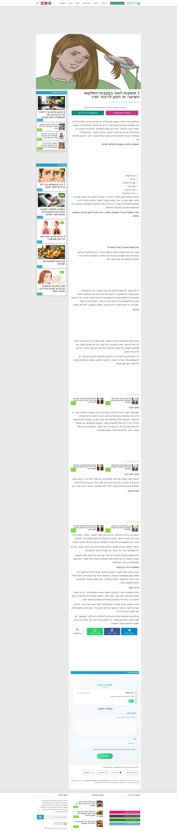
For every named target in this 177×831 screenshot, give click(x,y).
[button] (37, 3)
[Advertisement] (88, 20)
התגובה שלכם (131, 713)
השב (131, 701)
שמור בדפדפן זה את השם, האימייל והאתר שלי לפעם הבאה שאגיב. (114, 749)
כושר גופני (86, 3)
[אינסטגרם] (46, 3)
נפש (70, 3)
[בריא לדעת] (133, 3)
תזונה (77, 3)
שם (135, 739)
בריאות (104, 3)
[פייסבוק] (49, 3)
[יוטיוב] (42, 3)
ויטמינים (63, 3)
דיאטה (95, 3)
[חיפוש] (40, 817)
